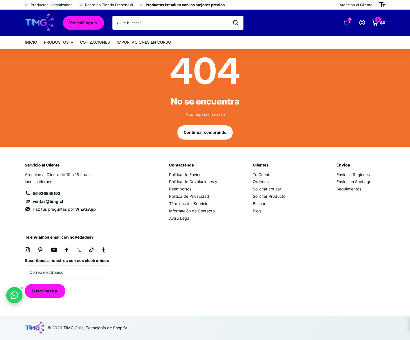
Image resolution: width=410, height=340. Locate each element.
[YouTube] (54, 250)
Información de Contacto (192, 210)
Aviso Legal (179, 218)
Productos (56, 42)
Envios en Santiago (353, 181)
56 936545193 (46, 193)
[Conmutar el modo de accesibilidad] (382, 4)
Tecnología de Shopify (106, 327)
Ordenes (261, 181)
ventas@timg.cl (48, 201)
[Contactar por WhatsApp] (14, 295)
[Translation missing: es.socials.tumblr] (103, 249)
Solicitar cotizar (267, 188)
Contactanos (181, 165)
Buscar (259, 203)
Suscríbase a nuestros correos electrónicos (67, 260)
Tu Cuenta (262, 174)
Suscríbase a (45, 290)
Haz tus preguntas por (64, 209)
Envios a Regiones (353, 174)
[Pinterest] (40, 249)
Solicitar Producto (269, 196)
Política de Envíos (185, 174)
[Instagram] (27, 249)
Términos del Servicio (188, 203)
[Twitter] (79, 250)
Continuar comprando (205, 132)
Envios (343, 165)
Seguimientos (348, 188)
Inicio (31, 42)
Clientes (261, 165)
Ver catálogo (81, 22)
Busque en (235, 23)
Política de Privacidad (189, 196)
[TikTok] (91, 249)
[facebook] (66, 250)
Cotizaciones (95, 42)
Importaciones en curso (144, 42)
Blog (257, 210)
